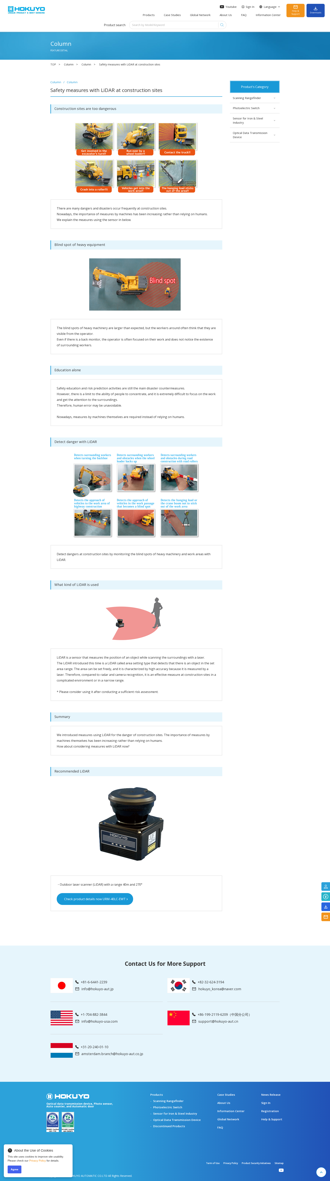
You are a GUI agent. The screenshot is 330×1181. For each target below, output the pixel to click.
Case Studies (172, 15)
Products (149, 15)
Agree (14, 1169)
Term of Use (213, 1163)
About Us (226, 15)
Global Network (200, 15)
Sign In (250, 6)
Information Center (268, 15)
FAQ (244, 15)
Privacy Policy (230, 1163)
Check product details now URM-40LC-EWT (95, 899)
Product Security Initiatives (256, 1163)
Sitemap (279, 1163)
